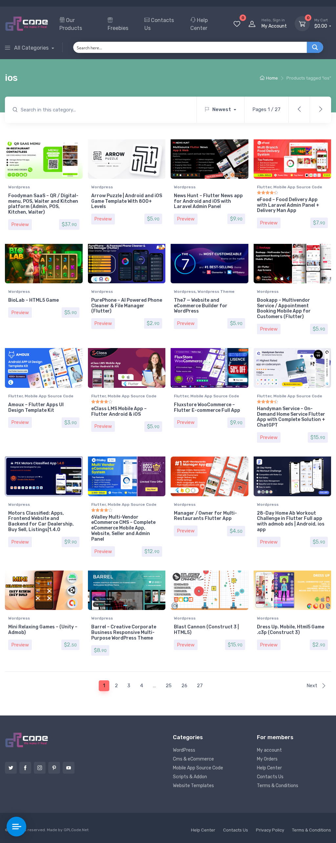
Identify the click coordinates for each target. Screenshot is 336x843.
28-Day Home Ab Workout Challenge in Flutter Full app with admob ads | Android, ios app (291, 521)
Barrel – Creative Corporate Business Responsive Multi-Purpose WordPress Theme (123, 632)
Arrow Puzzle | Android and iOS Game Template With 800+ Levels (126, 201)
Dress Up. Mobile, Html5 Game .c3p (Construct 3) (290, 629)
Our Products (70, 24)
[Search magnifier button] (315, 47)
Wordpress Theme (216, 291)
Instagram (40, 768)
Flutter (264, 187)
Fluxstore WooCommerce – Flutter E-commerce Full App (207, 407)
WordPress (184, 750)
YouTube (68, 768)
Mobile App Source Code (297, 187)
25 (169, 686)
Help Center (199, 24)
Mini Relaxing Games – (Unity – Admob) (42, 629)
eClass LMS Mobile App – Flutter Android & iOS (119, 411)
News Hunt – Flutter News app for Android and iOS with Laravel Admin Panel (208, 201)
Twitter (11, 768)
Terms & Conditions (277, 785)
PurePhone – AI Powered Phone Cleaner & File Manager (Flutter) (126, 305)
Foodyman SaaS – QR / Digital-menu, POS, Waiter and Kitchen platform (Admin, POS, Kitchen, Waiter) (43, 204)
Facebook (25, 768)
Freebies (118, 28)
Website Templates (193, 785)
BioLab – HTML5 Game (33, 300)
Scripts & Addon (190, 777)
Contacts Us (159, 24)
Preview (20, 224)
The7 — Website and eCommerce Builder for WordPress (200, 305)
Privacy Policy (270, 830)
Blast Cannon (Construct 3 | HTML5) (206, 629)
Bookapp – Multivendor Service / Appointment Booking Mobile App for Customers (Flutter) (284, 308)
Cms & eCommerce (193, 759)
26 (184, 686)
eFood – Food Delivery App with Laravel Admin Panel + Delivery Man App (288, 205)
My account (269, 750)
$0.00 (321, 23)
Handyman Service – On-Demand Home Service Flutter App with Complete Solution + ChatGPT (291, 417)
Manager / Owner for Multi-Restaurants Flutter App (205, 516)
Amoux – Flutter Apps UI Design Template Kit (36, 407)
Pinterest (54, 768)
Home (272, 78)
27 (200, 686)
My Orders (267, 759)
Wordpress (19, 187)
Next (312, 686)
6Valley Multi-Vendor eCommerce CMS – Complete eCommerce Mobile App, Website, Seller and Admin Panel (123, 528)
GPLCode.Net (76, 830)
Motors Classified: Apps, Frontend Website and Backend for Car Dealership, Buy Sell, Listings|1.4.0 (41, 521)
